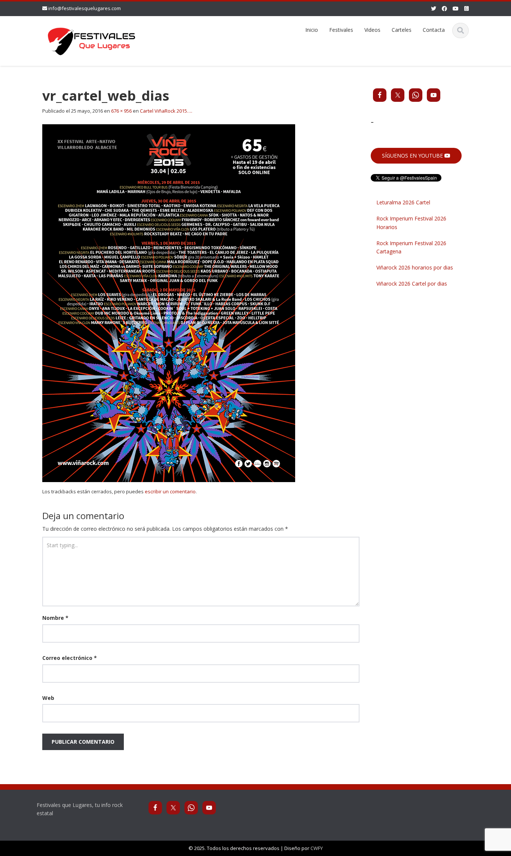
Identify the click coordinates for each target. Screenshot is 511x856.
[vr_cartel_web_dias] (168, 302)
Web (48, 697)
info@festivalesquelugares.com (84, 8)
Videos (372, 29)
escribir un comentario (170, 491)
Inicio (311, 29)
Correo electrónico (69, 657)
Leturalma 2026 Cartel (403, 202)
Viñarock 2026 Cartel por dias (411, 283)
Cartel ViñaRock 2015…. (166, 110)
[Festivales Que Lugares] (91, 40)
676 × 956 (121, 110)
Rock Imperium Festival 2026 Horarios (411, 223)
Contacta (434, 29)
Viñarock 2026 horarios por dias (414, 267)
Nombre (55, 617)
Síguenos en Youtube (413, 155)
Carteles (401, 29)
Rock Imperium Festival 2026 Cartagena (411, 247)
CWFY (316, 848)
